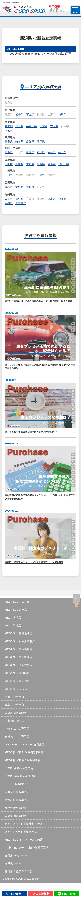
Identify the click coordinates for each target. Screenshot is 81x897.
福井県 (52, 152)
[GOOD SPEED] (24, 9)
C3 (8, 48)
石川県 (41, 152)
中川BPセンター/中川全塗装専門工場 (26, 847)
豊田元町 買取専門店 (17, 792)
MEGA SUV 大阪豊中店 (18, 665)
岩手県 (19, 114)
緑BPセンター (13, 863)
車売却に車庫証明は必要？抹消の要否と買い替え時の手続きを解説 (39, 301)
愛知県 (30, 141)
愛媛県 (19, 186)
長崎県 (9, 203)
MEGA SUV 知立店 (16, 609)
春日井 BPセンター (16, 855)
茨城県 (54, 126)
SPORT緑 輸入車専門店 (19, 768)
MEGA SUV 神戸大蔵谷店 (20, 641)
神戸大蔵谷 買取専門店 (18, 807)
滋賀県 (41, 164)
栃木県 (9, 130)
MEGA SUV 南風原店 (17, 681)
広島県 (41, 175)
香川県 (30, 186)
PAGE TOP (76, 598)
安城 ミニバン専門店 (17, 736)
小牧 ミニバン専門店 (17, 728)
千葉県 (43, 126)
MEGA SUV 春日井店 (17, 601)
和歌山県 (63, 164)
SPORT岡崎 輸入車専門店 (20, 776)
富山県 (9, 152)
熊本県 (52, 198)
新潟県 (30, 152)
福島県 (62, 114)
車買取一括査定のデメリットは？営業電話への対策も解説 (34, 562)
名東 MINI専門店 (14, 720)
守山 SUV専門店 (14, 696)
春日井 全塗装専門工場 (18, 871)
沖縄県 (41, 198)
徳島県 (9, 186)
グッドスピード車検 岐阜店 (21, 831)
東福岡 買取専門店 (16, 815)
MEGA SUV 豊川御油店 (18, 657)
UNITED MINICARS (16, 784)
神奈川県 (31, 126)
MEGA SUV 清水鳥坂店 (18, 649)
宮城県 (30, 114)
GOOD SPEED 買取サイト (29, 879)
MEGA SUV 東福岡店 (17, 673)
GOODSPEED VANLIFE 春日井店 (24, 744)
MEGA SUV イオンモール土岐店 (24, 839)
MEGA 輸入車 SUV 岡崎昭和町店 (24, 752)
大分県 (19, 198)
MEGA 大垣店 (13, 617)
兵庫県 (19, 164)
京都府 (30, 164)
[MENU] (75, 9)
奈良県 (52, 164)
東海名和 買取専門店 (17, 799)
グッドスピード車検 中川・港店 (23, 823)
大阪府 (9, 164)
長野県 (62, 152)
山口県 (9, 175)
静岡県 (41, 141)
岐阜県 (19, 141)
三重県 (9, 141)
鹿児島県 (20, 203)
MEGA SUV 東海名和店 (18, 633)
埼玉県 (19, 126)
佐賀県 (9, 198)
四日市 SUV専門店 (16, 712)
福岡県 (62, 198)
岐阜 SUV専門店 (14, 704)
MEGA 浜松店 (13, 625)
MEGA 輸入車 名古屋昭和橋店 (22, 760)
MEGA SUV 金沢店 (16, 688)
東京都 (9, 126)
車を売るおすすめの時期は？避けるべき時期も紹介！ (32, 431)
